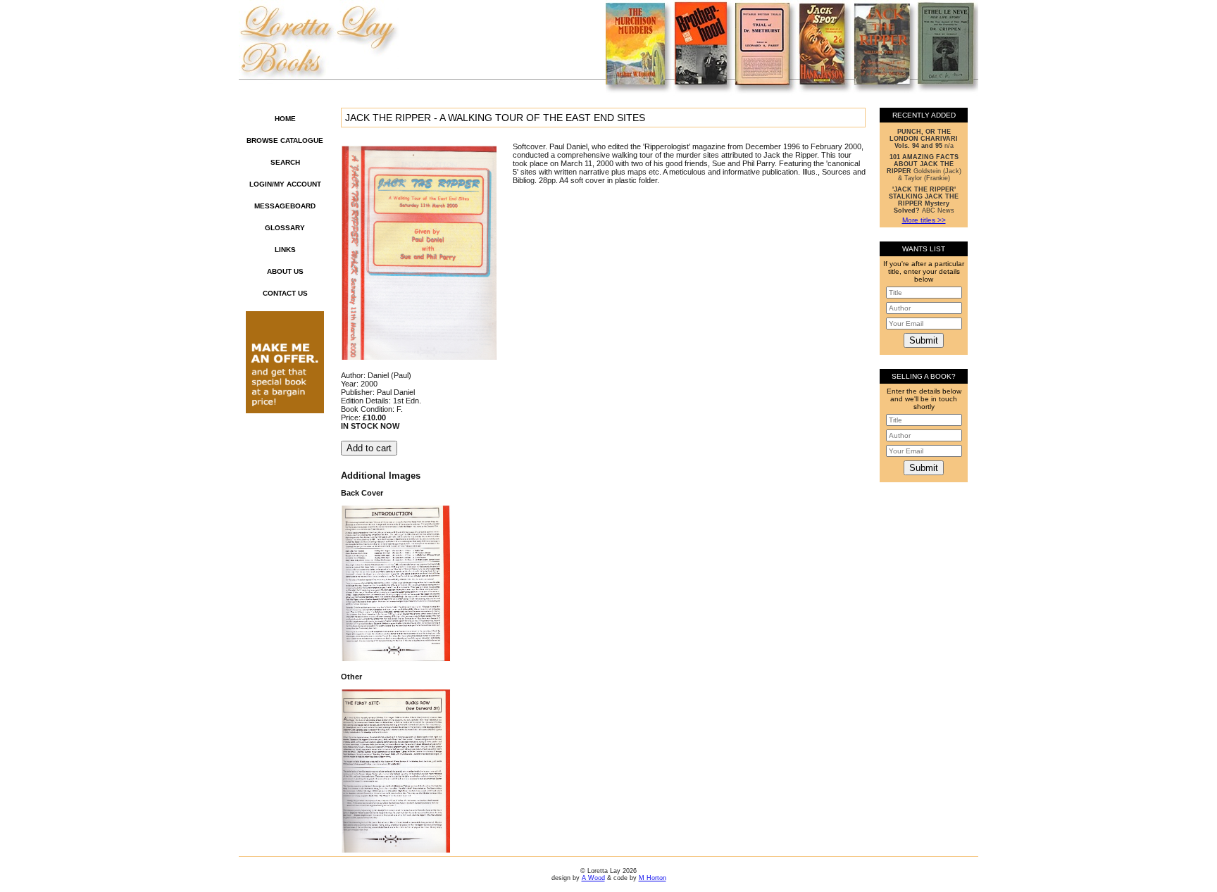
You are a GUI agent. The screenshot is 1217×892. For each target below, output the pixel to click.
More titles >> (924, 220)
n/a (924, 138)
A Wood (593, 877)
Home (285, 119)
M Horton (652, 877)
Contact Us (285, 293)
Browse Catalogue (284, 140)
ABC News (924, 200)
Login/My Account (285, 184)
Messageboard (285, 206)
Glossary (285, 228)
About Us (285, 271)
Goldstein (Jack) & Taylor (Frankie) (924, 167)
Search (285, 162)
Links (285, 249)
